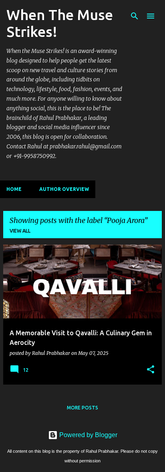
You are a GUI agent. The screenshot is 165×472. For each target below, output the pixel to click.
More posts (82, 407)
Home (14, 189)
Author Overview (64, 189)
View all (20, 230)
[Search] (134, 16)
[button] (150, 370)
